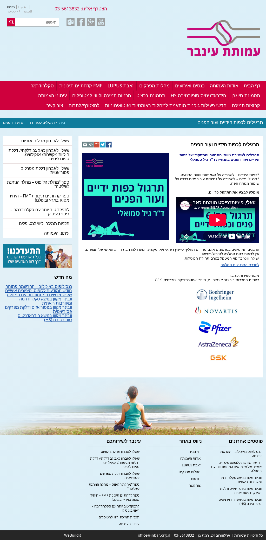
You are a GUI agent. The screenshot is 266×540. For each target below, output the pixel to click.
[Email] (85, 144)
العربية (27, 11)
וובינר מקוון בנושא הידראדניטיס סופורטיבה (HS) (45, 318)
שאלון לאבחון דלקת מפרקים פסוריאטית (45, 170)
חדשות (196, 478)
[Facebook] (109, 144)
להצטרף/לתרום (84, 105)
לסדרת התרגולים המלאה (240, 264)
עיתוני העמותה (52, 95)
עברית (11, 7)
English (23, 7)
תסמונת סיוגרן (245, 95)
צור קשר (54, 105)
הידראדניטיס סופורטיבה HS (198, 95)
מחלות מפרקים (154, 85)
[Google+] (97, 144)
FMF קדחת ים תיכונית (80, 85)
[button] (11, 22)
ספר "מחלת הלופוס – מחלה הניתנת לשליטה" (38, 184)
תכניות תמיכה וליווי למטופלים (101, 95)
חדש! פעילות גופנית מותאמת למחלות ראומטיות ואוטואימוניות (166, 105)
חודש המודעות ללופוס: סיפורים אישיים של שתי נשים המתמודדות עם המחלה (38, 293)
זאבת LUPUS (121, 85)
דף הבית (252, 85)
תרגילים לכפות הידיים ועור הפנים (29, 122)
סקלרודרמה (42, 85)
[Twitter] (103, 144)
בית (62, 122)
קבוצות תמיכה (246, 105)
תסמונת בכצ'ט (150, 95)
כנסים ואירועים (189, 85)
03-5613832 (67, 8)
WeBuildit (72, 535)
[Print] (91, 144)
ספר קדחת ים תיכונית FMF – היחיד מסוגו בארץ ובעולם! (39, 198)
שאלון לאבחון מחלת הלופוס (45, 141)
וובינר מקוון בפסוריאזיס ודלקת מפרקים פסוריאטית (38, 309)
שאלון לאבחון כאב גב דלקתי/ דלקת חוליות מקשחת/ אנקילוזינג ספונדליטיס (39, 154)
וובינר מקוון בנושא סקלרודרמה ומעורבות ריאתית (45, 301)
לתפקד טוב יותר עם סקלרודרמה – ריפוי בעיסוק (39, 212)
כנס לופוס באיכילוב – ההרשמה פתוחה (38, 286)
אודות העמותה (224, 85)
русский (14, 11)
